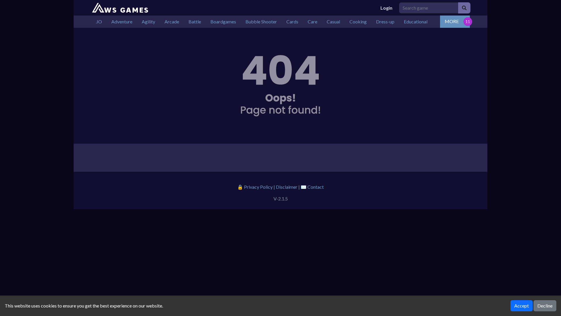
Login (386, 8)
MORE (452, 21)
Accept (521, 305)
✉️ (312, 187)
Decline (545, 305)
